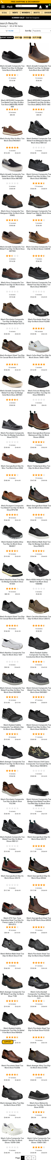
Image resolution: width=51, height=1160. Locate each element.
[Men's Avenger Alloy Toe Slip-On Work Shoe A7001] (12, 1092)
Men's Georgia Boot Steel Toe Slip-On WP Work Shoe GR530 (39, 919)
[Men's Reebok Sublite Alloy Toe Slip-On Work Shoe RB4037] (12, 531)
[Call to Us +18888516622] (2, 2)
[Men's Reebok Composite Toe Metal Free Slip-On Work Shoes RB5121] (12, 826)
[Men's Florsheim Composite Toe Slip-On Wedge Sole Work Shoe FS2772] (12, 424)
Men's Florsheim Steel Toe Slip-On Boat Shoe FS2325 (39, 1029)
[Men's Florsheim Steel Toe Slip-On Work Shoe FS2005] (38, 310)
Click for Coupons (25, 18)
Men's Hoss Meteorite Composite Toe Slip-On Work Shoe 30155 (39, 1105)
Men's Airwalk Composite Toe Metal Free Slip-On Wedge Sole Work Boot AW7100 (39, 68)
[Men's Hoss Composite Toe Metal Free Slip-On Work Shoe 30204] (12, 273)
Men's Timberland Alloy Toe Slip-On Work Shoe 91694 (38, 467)
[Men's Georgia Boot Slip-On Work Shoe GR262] (38, 864)
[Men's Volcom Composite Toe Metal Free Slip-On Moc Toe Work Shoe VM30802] (38, 164)
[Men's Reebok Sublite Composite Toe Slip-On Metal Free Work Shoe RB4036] (12, 1018)
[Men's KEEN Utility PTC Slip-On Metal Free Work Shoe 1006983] (38, 569)
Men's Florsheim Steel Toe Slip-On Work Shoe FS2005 (39, 320)
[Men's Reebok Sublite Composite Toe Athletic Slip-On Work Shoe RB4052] (12, 714)
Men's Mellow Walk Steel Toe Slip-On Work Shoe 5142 (12, 955)
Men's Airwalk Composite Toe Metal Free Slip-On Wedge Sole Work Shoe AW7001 (12, 393)
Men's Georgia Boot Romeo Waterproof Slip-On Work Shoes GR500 (39, 435)
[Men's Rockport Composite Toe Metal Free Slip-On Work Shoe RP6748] (12, 496)
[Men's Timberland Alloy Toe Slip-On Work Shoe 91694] (38, 457)
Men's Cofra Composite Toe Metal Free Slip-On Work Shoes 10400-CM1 (38, 1140)
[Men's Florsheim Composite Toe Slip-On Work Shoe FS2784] (12, 788)
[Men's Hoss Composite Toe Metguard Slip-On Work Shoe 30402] (12, 200)
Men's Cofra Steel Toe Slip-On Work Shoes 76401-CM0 (39, 356)
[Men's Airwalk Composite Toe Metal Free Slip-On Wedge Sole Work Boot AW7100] (38, 52)
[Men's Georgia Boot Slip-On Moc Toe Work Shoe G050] (12, 457)
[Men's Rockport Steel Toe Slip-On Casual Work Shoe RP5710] (12, 345)
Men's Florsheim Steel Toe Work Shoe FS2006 (12, 1067)
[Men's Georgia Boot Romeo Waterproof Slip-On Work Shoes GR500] (38, 419)
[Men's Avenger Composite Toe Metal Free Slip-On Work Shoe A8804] (38, 200)
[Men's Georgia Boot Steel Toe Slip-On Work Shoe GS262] (38, 494)
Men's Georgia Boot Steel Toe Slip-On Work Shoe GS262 (39, 507)
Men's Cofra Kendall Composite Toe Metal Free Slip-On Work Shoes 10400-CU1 (39, 995)
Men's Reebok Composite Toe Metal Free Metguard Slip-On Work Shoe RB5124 (39, 141)
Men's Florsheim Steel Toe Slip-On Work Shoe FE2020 (39, 955)
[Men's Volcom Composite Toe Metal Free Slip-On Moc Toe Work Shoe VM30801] (38, 678)
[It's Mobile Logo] (8, 7)
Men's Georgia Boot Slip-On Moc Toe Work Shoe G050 (12, 467)
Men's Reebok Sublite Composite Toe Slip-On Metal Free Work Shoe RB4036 (12, 1030)
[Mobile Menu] (3, 5)
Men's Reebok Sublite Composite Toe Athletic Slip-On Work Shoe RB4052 (12, 727)
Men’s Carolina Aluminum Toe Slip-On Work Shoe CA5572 (38, 618)
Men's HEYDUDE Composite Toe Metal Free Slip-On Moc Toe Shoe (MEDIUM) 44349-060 (12, 103)
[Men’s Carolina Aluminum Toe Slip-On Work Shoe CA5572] (38, 606)
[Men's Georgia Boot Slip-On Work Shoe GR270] (38, 826)
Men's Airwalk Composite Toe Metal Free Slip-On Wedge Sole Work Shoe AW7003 (12, 176)
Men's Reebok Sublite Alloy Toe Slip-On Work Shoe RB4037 (12, 544)
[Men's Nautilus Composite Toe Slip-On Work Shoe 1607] (12, 643)
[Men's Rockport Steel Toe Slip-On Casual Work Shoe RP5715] (12, 606)
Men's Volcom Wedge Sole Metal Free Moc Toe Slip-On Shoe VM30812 (38, 393)
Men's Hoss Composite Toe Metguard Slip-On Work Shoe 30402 (12, 213)
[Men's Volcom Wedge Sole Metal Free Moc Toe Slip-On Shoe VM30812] (38, 381)
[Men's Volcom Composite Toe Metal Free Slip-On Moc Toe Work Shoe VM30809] (12, 678)
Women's (26, 13)
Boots (37, 13)
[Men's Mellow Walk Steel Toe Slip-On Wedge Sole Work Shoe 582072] (38, 532)
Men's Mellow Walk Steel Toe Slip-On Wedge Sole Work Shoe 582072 (39, 544)
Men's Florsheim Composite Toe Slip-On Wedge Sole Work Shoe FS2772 (12, 435)
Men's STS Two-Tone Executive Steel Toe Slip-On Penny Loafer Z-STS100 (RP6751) (12, 921)
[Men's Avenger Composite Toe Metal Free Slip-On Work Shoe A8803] (12, 751)
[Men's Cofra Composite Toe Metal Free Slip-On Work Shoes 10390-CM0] (12, 1128)
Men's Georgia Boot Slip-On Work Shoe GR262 (38, 877)
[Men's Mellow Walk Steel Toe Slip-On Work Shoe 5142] (12, 944)
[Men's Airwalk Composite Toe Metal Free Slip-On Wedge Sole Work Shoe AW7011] (12, 56)
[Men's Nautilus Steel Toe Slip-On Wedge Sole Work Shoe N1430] (12, 569)
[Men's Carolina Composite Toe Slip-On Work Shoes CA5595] (38, 237)
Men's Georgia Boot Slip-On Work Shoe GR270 (38, 838)
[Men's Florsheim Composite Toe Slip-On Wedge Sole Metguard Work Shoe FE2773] (12, 309)
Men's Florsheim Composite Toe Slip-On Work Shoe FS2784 (12, 801)
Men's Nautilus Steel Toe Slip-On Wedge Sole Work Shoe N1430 (12, 582)
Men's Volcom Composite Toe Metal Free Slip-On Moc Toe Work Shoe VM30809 (12, 690)
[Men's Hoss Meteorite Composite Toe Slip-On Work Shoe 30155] (38, 1094)
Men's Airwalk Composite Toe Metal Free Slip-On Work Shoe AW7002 (12, 249)
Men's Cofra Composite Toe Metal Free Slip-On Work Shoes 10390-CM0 (12, 1140)
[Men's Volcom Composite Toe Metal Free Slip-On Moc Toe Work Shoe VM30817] (38, 272)
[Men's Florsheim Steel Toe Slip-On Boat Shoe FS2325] (38, 1018)
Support (7, 1042)
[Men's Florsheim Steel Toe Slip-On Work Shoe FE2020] (38, 944)
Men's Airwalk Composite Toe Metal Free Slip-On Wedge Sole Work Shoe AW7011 (12, 68)
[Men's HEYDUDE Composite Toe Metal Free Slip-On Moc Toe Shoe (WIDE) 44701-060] (38, 91)
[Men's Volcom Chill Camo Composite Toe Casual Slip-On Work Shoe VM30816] (38, 752)
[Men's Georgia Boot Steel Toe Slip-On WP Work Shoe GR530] (38, 905)
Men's (15, 13)
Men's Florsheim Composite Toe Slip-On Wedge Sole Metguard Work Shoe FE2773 (12, 321)
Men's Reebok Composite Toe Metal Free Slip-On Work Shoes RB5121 (12, 839)
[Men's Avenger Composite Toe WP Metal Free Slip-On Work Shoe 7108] (12, 980)
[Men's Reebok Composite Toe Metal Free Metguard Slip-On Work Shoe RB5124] (38, 127)
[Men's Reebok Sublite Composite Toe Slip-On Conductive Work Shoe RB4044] (38, 642)
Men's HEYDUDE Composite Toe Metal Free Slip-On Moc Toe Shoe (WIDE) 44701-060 (38, 102)
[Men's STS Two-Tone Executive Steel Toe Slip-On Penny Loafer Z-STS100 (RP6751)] (12, 908)
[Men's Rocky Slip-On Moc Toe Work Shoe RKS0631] (12, 130)
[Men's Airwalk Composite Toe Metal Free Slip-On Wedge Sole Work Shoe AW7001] (12, 381)
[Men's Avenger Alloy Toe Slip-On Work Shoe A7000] (38, 1055)
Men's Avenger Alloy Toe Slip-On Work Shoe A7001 (12, 1104)
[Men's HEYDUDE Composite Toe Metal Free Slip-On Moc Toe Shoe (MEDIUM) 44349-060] (12, 91)
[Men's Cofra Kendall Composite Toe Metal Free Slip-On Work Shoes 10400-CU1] (38, 982)
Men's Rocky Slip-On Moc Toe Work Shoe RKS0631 (12, 140)
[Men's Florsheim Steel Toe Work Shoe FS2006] (12, 1055)
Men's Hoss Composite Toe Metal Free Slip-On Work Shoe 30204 (12, 285)
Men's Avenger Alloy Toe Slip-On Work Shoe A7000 (39, 1067)
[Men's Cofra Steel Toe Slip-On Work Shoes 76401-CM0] (38, 346)
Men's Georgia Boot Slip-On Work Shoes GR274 (12, 877)
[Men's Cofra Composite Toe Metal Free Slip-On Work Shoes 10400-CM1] (38, 1128)
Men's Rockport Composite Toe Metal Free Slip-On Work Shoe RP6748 (12, 508)
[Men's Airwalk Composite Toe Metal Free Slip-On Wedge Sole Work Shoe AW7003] (12, 164)
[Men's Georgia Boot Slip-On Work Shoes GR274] (12, 864)
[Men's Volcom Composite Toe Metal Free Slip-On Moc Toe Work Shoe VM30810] (38, 715)
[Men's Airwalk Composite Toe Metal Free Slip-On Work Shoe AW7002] (12, 237)
